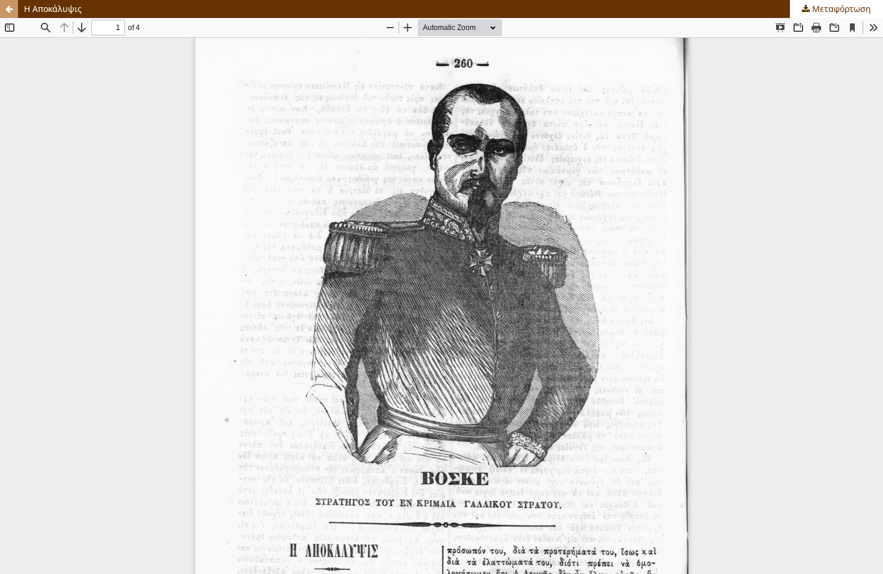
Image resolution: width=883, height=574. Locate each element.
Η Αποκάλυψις (53, 8)
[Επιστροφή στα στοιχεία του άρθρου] (9, 9)
